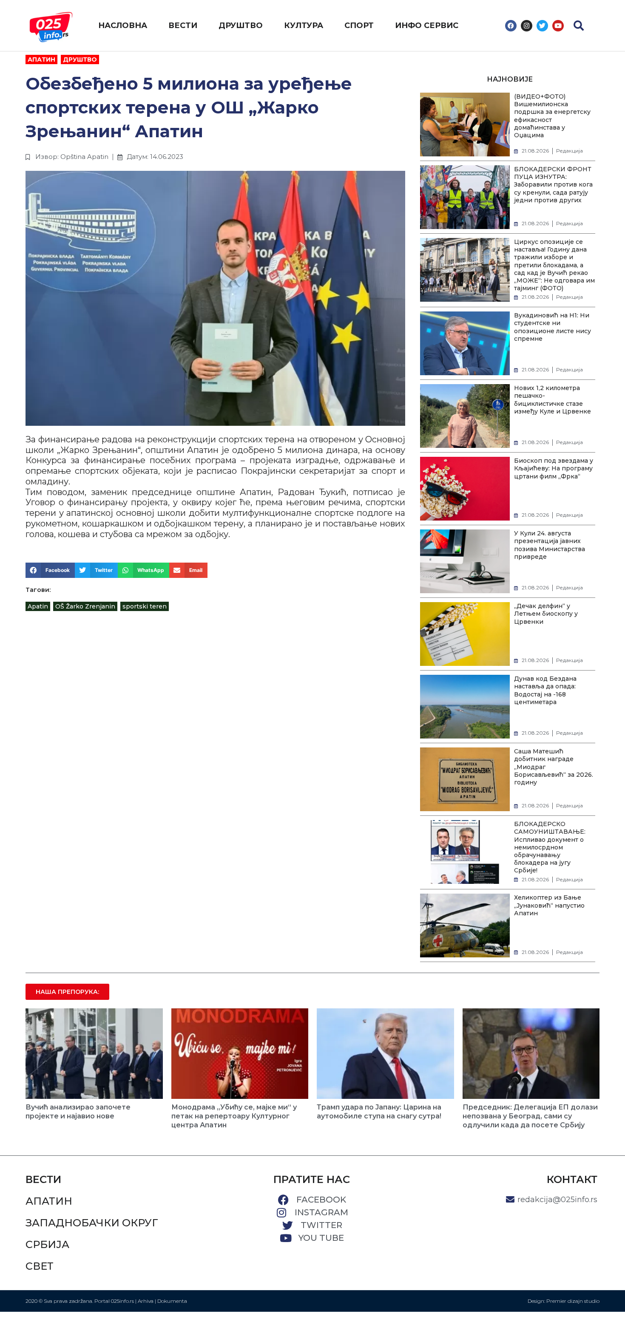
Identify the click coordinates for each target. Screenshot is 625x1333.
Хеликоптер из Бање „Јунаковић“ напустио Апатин (549, 905)
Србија (47, 1244)
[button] (578, 25)
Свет (40, 1266)
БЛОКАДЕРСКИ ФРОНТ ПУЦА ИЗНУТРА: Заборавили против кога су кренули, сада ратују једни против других (553, 184)
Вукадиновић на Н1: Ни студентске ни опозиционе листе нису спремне (552, 326)
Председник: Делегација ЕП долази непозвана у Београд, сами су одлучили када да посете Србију (530, 1116)
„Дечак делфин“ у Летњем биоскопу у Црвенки (546, 613)
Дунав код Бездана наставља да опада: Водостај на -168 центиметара (545, 690)
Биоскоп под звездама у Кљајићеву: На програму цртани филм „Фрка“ (553, 468)
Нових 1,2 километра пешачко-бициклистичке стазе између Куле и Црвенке (552, 399)
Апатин (41, 59)
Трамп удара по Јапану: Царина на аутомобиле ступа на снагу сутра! (379, 1111)
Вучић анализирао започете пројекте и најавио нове (78, 1111)
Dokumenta (172, 1301)
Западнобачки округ (92, 1223)
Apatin (38, 606)
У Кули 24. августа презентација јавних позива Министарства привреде (549, 544)
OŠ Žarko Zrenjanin (85, 606)
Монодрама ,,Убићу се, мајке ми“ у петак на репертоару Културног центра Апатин (234, 1116)
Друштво (80, 59)
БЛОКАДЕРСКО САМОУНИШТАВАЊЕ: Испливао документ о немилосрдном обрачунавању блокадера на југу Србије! (549, 847)
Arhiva (145, 1301)
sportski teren (144, 606)
